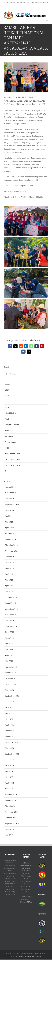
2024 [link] (7, 407)
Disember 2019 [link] (11, 806)
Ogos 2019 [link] (9, 829)
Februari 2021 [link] (11, 730)
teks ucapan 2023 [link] (12, 459)
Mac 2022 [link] (9, 661)
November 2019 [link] (12, 812)
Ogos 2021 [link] (9, 702)
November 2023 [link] (12, 551)
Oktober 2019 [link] (11, 817)
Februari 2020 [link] (11, 794)
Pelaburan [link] (9, 436)
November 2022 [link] (12, 614)
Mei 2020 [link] (9, 777)
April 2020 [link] (9, 783)
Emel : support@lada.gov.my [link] (39, 2)
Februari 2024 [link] (11, 533)
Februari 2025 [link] (11, 487)
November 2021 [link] (12, 684)
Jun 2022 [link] (9, 643)
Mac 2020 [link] (9, 788)
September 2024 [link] (12, 504)
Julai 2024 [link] (9, 516)
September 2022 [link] (12, 626)
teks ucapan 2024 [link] (12, 465)
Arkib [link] (7, 419)
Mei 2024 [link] (9, 522)
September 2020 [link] (12, 754)
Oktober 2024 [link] (11, 498)
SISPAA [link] (29, 902)
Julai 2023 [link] (9, 568)
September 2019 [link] (12, 823)
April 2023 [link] (9, 585)
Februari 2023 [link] (11, 597)
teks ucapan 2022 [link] (12, 453)
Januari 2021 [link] (10, 736)
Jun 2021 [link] (9, 713)
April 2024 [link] (9, 527)
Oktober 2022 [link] (11, 620)
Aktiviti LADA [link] (10, 413)
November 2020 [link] (12, 742)
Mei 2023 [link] (9, 580)
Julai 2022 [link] (9, 638)
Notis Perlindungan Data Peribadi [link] (30, 956)
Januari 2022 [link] (10, 672)
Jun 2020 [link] (9, 771)
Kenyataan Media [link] (12, 424)
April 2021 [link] (9, 725)
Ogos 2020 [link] (9, 759)
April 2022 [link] (9, 655)
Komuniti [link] (9, 430)
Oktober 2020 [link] (11, 748)
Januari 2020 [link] (10, 800)
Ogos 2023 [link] (9, 562)
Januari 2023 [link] (10, 603)
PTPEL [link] (7, 448)
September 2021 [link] (12, 696)
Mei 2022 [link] (9, 649)
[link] (7, 6)
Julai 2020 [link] (9, 765)
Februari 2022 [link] (11, 667)
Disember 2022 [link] (11, 609)
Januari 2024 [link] (10, 539)
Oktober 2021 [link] (11, 690)
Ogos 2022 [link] (9, 632)
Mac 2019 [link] (9, 835)
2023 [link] (7, 401)
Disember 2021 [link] (11, 678)
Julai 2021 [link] (9, 707)
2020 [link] (7, 390)
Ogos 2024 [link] (9, 510)
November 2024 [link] (12, 492)
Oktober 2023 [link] (11, 556)
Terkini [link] (8, 471)
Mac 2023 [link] (9, 591)
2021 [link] (7, 395)
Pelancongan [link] (10, 442)
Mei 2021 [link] (9, 719)
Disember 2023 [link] (11, 545)
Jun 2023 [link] (9, 574)
